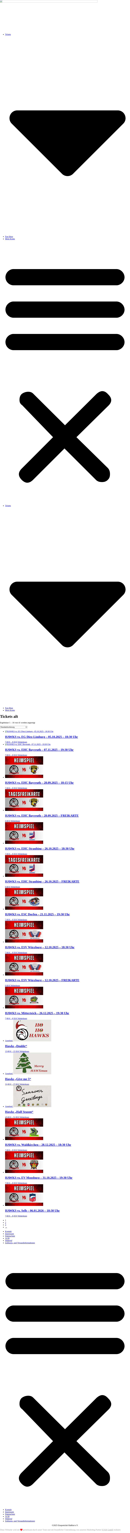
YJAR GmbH (107, 1530)
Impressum (9, 1234)
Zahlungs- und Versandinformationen (20, 1243)
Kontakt (8, 1231)
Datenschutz (10, 1236)
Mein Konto (10, 239)
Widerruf (8, 1240)
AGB (7, 1238)
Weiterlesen (22, 742)
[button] (65, 372)
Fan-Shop (9, 237)
